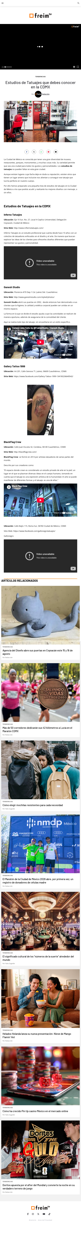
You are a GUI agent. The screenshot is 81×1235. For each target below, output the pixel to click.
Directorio (32, 1220)
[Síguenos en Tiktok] (49, 1214)
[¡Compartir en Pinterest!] (48, 152)
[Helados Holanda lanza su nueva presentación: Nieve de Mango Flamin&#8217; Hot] (40, 998)
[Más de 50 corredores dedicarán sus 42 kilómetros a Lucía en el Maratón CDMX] (40, 692)
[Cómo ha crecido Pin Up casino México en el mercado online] (40, 1076)
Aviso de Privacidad (45, 1220)
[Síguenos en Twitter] (38, 1214)
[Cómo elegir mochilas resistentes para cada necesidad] (40, 770)
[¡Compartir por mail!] (56, 152)
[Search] (78, 3)
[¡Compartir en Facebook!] (27, 152)
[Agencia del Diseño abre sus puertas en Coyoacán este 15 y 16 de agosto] (40, 615)
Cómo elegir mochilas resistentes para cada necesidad (33, 805)
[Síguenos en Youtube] (44, 1214)
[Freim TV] (40, 15)
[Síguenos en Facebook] (28, 1214)
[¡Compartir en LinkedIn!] (41, 152)
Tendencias (40, 77)
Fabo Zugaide (10, 809)
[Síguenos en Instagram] (33, 1214)
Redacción (45, 94)
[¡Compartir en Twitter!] (34, 152)
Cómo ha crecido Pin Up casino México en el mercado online (35, 1111)
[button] (2, 3)
